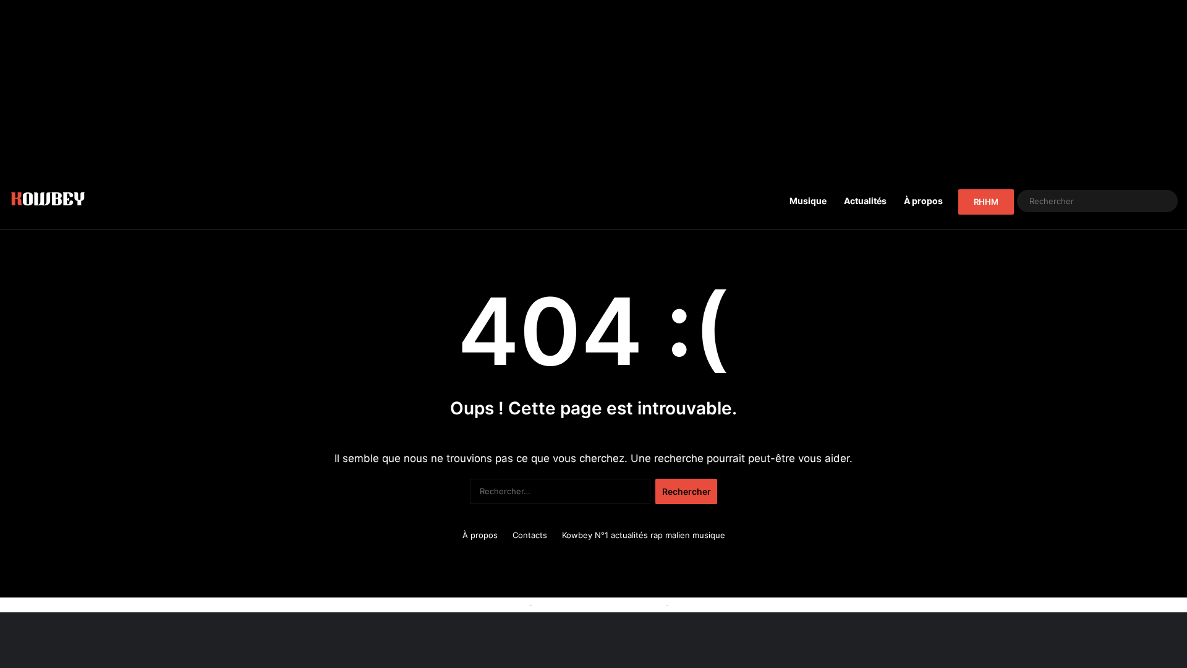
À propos (923, 200)
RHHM (986, 202)
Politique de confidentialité (722, 604)
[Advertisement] (593, 86)
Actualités (865, 200)
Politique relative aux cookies (470, 604)
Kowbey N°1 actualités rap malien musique (643, 535)
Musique (808, 200)
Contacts (530, 535)
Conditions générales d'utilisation (599, 604)
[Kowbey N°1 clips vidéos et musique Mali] (48, 201)
